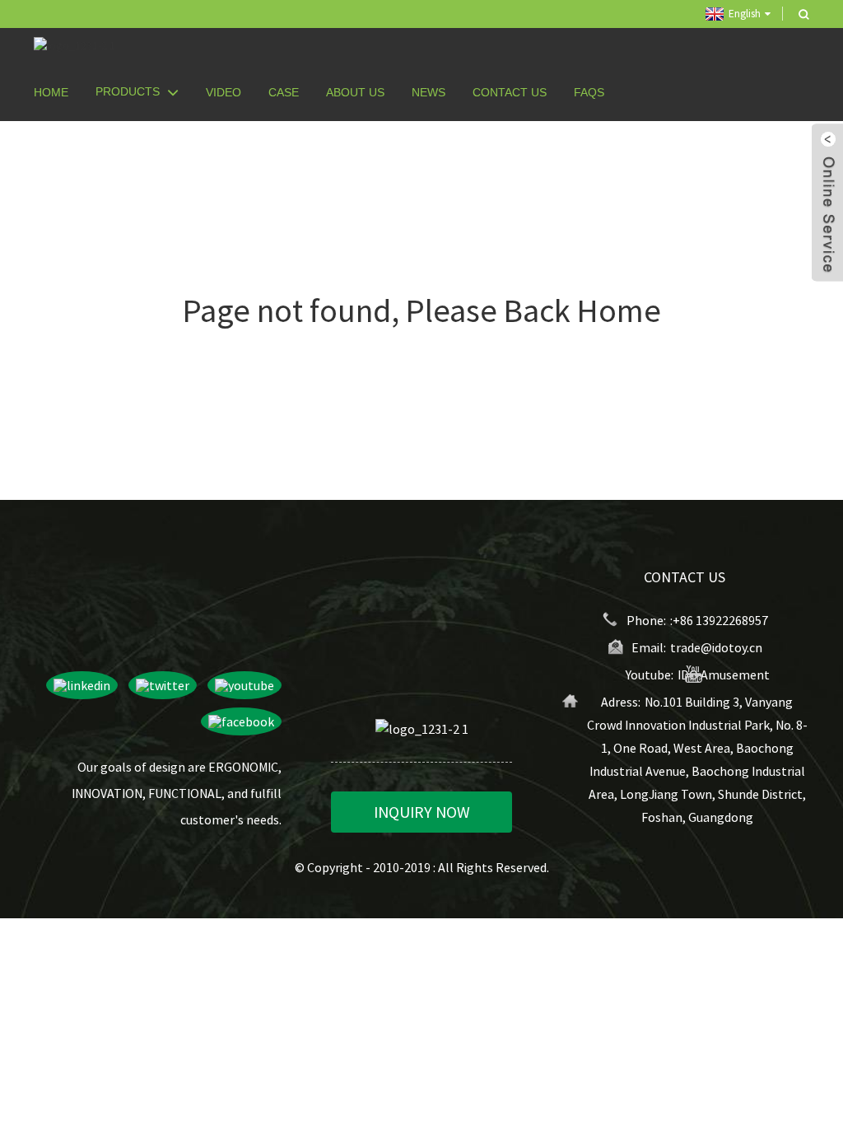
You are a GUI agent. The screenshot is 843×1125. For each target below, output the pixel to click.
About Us (355, 92)
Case (283, 92)
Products (127, 91)
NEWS (428, 92)
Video (223, 92)
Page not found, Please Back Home (422, 310)
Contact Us (510, 92)
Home (51, 92)
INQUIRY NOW (422, 811)
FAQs (589, 92)
